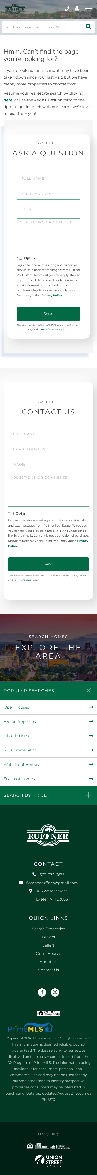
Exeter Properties (20, 722)
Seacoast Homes (19, 779)
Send (48, 313)
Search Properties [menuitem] (48, 929)
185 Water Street (52, 895)
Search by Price (25, 795)
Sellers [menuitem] (48, 945)
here (8, 100)
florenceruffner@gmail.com (52, 883)
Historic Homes (18, 736)
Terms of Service (48, 329)
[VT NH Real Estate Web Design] (48, 1161)
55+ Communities (20, 750)
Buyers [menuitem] (48, 937)
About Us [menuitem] (48, 962)
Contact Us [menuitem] (48, 970)
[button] (88, 27)
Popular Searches (29, 690)
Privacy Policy (51, 295)
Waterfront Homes (21, 764)
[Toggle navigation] (88, 8)
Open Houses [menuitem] (48, 953)
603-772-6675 (67, 8)
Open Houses (16, 707)
